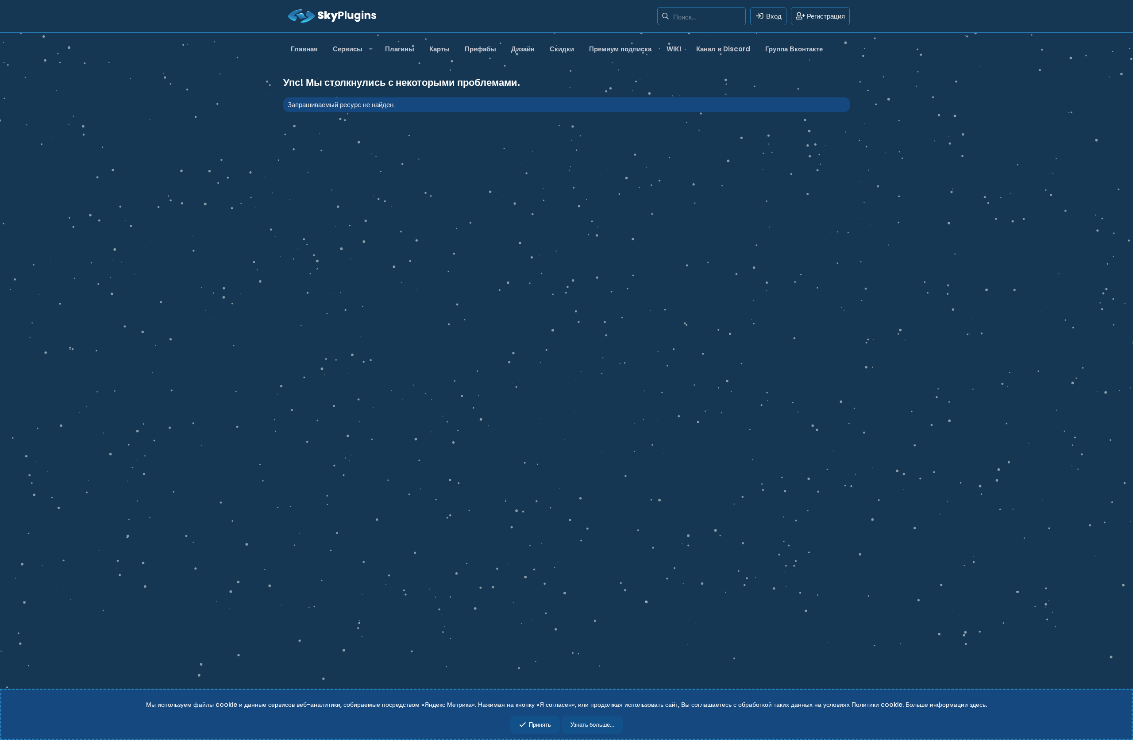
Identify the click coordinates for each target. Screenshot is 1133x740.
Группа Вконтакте (794, 49)
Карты (439, 49)
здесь (978, 704)
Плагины (399, 49)
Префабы (480, 49)
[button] (351, 48)
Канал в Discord (723, 49)
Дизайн (523, 49)
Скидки (562, 49)
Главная (304, 49)
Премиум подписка (620, 49)
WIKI (674, 49)
